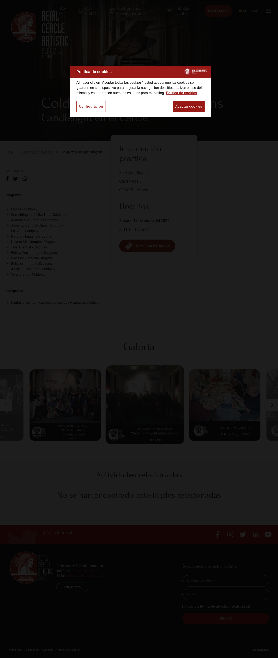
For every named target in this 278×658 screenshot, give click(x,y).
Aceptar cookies (188, 106)
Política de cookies (181, 93)
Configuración (91, 106)
